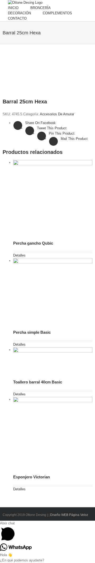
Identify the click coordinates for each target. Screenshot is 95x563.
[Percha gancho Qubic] (52, 198)
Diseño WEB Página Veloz (68, 515)
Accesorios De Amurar (57, 114)
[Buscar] (54, 18)
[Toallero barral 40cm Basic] (52, 361)
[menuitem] (19, 8)
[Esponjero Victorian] (52, 433)
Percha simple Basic (32, 332)
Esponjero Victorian (31, 477)
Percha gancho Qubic (33, 243)
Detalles (19, 255)
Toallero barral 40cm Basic (37, 382)
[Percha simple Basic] (52, 292)
